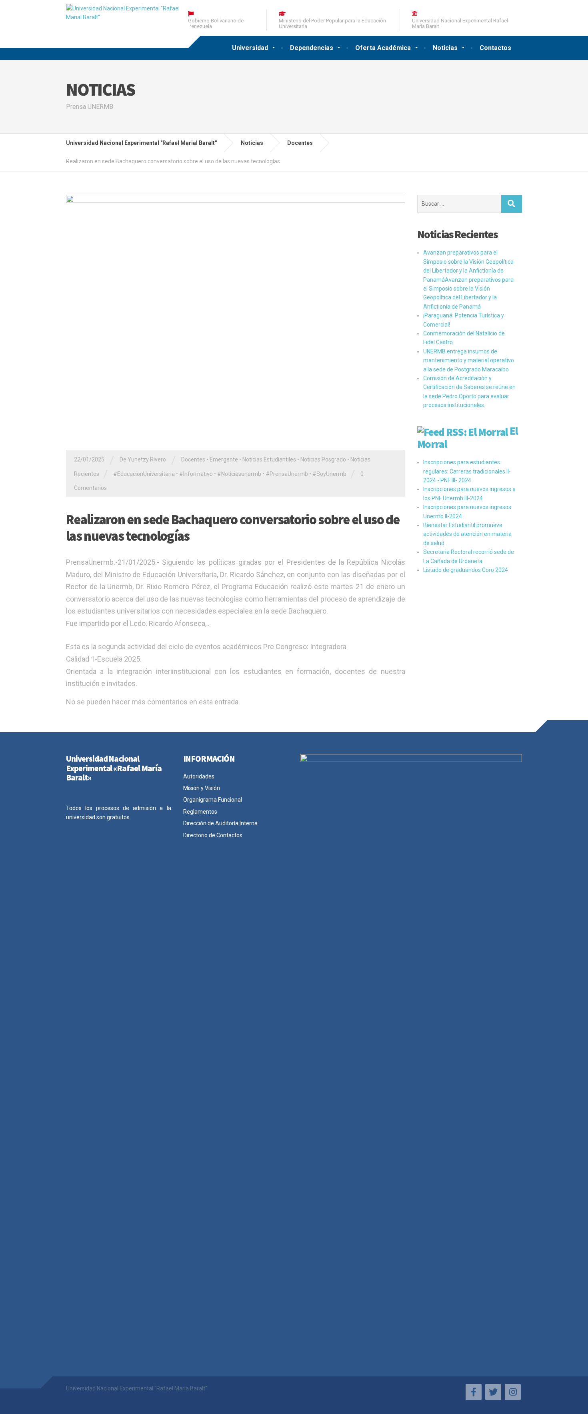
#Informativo (196, 474)
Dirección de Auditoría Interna (220, 823)
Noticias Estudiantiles (269, 459)
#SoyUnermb (329, 474)
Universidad (250, 48)
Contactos (495, 48)
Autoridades (198, 776)
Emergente (224, 459)
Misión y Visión (201, 788)
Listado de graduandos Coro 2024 (465, 570)
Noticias (445, 48)
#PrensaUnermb (287, 474)
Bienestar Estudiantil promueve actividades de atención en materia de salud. (467, 534)
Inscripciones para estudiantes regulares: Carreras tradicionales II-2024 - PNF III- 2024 (467, 471)
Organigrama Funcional (212, 799)
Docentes (193, 459)
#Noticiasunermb (239, 474)
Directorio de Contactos (212, 835)
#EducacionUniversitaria (144, 474)
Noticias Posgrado (323, 459)
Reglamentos (200, 811)
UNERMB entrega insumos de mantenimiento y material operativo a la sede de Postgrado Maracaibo (468, 360)
